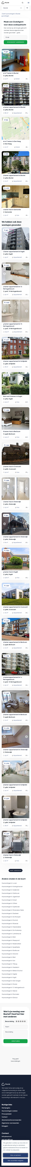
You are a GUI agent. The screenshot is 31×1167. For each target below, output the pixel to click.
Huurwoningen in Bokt (9, 937)
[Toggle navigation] (28, 2)
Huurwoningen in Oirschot (10, 954)
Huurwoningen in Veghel (9, 974)
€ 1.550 (6, 621)
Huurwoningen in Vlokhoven (10, 893)
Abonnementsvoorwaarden (11, 1120)
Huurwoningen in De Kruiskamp (12, 930)
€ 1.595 (6, 410)
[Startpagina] (6, 1084)
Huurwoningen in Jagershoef (11, 896)
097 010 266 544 (7, 1139)
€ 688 (6, 154)
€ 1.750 (6, 585)
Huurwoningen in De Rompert (11, 917)
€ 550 (6, 51)
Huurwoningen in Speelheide (11, 947)
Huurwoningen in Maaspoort (11, 940)
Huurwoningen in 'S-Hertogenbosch (13, 987)
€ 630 (6, 120)
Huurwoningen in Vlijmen (9, 991)
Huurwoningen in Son (8, 960)
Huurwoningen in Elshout (9, 997)
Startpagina (6, 1108)
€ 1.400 (6, 833)
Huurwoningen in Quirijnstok (10, 890)
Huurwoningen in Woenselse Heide (13, 910)
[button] (4, 60)
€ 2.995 (6, 375)
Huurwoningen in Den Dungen (11, 981)
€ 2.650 (6, 550)
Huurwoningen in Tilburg (9, 964)
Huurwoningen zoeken (9, 1111)
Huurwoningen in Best (9, 957)
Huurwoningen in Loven (9, 883)
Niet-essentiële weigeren (15, 1160)
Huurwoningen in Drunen (9, 984)
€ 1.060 (6, 728)
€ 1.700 (6, 763)
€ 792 (6, 86)
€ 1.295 (6, 656)
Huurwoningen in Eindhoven (10, 950)
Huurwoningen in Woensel (10, 923)
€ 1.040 (6, 302)
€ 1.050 (6, 265)
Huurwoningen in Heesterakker (11, 927)
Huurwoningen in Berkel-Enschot (12, 970)
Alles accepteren (15, 1155)
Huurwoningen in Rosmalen (10, 994)
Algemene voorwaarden (10, 1123)
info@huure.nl (6, 1136)
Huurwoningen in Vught (9, 977)
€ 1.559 (6, 480)
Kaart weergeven (15, 870)
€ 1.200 (6, 188)
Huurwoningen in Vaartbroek (11, 907)
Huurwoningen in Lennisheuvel (11, 933)
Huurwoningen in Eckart (9, 900)
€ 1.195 (6, 445)
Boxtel (5, 8)
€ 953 (6, 230)
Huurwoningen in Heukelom (10, 967)
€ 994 (6, 515)
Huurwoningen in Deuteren (10, 913)
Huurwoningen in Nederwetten (11, 944)
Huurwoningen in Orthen (9, 903)
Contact (4, 1117)
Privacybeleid (6, 1114)
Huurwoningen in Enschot (10, 920)
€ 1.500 (6, 340)
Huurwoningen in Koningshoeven (12, 886)
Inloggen (5, 1126)
